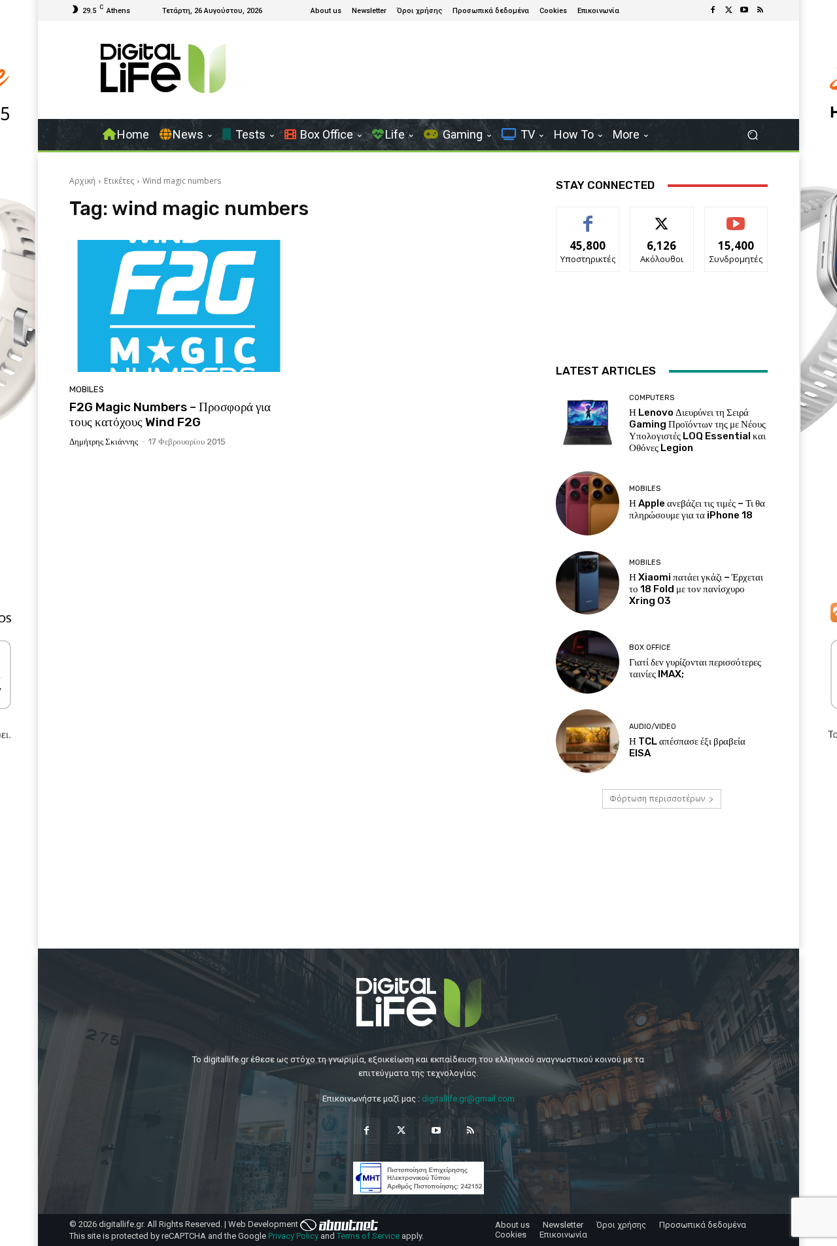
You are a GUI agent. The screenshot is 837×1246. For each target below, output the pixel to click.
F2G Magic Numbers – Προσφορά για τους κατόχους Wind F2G (170, 414)
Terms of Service (368, 1236)
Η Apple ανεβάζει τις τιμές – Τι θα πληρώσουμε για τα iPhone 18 (697, 509)
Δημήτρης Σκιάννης (103, 441)
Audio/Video (652, 726)
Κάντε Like (588, 217)
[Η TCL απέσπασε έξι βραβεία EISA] (587, 741)
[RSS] (760, 10)
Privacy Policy (293, 1236)
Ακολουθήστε (662, 217)
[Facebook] (713, 10)
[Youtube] (744, 10)
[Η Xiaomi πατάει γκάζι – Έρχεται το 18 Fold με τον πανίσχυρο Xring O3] (587, 583)
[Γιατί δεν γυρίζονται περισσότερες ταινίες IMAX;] (587, 662)
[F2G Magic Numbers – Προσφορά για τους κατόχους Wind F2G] (179, 306)
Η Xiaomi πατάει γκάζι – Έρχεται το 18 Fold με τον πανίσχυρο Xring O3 (696, 589)
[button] (752, 135)
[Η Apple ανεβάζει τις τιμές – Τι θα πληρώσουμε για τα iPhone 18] (587, 503)
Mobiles (86, 389)
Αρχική (82, 180)
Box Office (650, 647)
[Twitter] (728, 10)
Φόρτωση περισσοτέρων (657, 798)
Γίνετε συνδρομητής (736, 221)
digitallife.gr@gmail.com (468, 1098)
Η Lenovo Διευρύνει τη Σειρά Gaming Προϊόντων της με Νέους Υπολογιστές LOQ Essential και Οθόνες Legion (697, 430)
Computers (651, 397)
